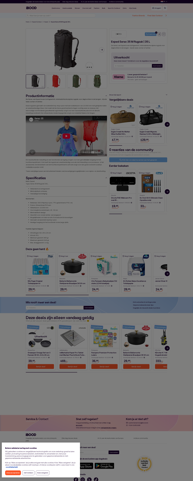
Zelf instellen (28, 473)
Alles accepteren (13, 473)
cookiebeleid (12, 467)
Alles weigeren (42, 473)
